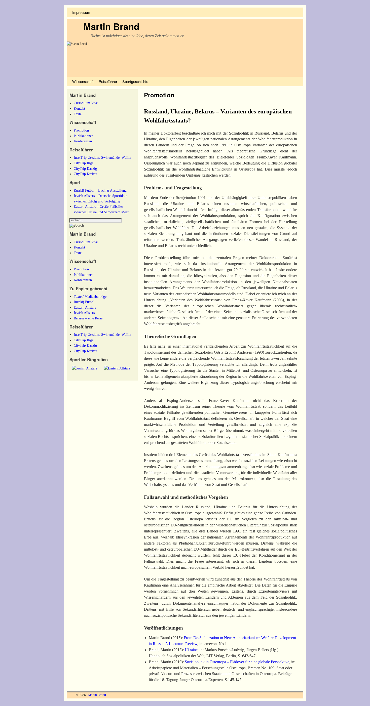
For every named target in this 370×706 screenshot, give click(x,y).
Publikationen (83, 136)
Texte (78, 114)
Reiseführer (108, 81)
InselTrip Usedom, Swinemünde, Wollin (102, 157)
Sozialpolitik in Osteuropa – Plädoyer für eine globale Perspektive (236, 662)
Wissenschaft (83, 81)
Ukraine (191, 650)
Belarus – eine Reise (88, 318)
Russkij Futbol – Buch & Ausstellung (100, 190)
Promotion (81, 130)
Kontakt (79, 108)
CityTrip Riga (83, 163)
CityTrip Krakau (85, 174)
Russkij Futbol (84, 302)
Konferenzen (83, 141)
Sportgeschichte (135, 81)
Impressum (81, 12)
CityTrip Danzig (85, 169)
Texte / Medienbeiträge (90, 297)
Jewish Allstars (84, 313)
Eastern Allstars (85, 307)
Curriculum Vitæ (86, 103)
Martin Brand (111, 26)
